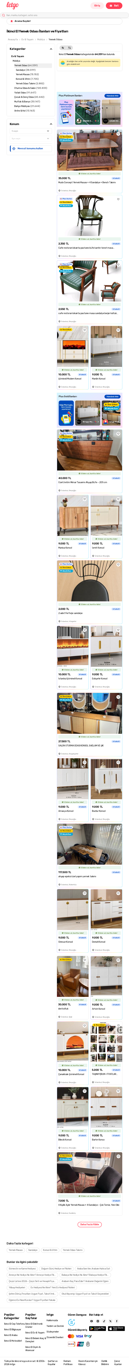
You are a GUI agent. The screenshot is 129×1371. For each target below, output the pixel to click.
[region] (90, 112)
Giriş (97, 5)
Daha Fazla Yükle (89, 1224)
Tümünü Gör (112, 96)
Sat (116, 5)
